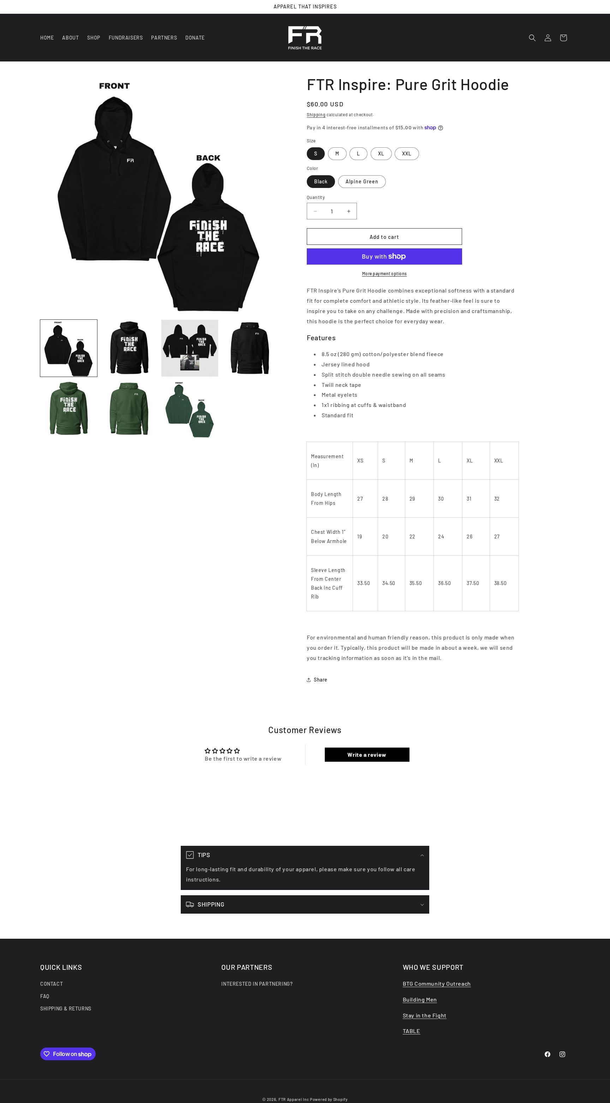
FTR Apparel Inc (294, 1099)
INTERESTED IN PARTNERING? (257, 984)
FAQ (44, 996)
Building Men (420, 999)
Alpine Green (362, 181)
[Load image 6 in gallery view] (129, 408)
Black (321, 181)
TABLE (411, 1031)
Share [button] (321, 680)
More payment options (384, 273)
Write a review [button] (366, 754)
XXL (407, 154)
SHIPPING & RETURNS (65, 1009)
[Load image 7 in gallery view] (189, 408)
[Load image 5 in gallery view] (68, 408)
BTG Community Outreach (437, 983)
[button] (532, 38)
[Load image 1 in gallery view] (68, 348)
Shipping (316, 114)
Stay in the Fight (425, 1015)
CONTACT (51, 984)
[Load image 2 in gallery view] (129, 348)
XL (381, 154)
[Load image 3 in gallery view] (189, 348)
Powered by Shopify (329, 1099)
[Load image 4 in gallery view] (250, 348)
